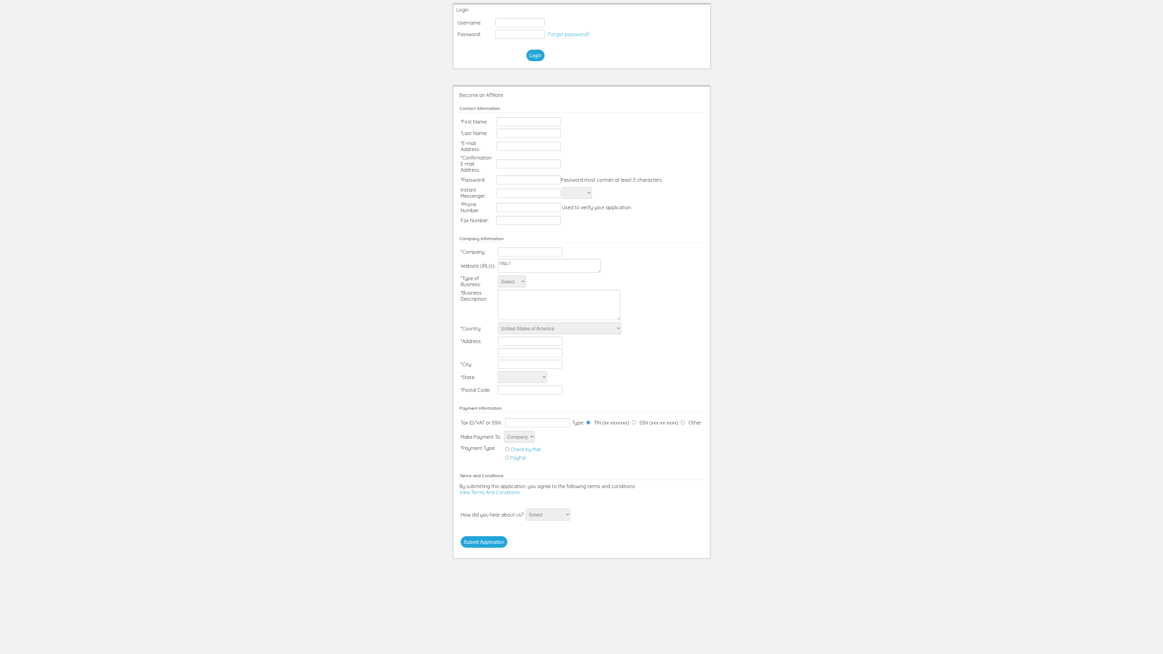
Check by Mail (525, 449)
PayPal (517, 458)
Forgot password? (568, 34)
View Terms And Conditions (489, 492)
